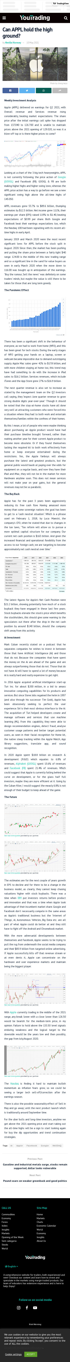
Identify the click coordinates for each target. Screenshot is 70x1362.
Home (40, 1214)
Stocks (5, 1244)
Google (45, 1145)
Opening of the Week (12, 1237)
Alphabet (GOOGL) (26, 763)
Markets (6, 1233)
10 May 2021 (33, 42)
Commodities (8, 1214)
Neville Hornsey (13, 42)
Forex (5, 1222)
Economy (6, 1218)
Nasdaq (15, 1083)
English (11, 1266)
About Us (41, 1240)
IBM (20, 898)
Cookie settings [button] (13, 1354)
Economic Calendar (46, 1225)
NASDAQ (57, 1145)
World (5, 1248)
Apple (13, 1012)
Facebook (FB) (18, 768)
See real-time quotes (12, 836)
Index (4, 1225)
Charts (40, 1222)
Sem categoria (9, 1240)
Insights (5, 1229)
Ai (12, 1145)
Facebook (32, 1145)
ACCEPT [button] (31, 1354)
